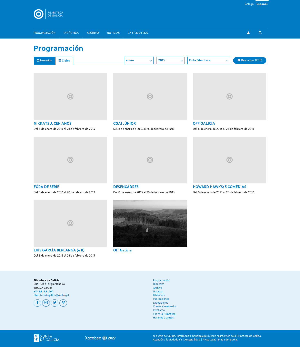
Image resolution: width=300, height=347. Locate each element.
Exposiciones (160, 303)
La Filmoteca (138, 33)
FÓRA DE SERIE (46, 187)
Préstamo (159, 310)
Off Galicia (122, 250)
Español (262, 4)
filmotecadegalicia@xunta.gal (51, 295)
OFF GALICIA (204, 124)
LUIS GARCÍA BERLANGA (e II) (59, 250)
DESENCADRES (126, 187)
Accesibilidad (192, 339)
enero (130, 60)
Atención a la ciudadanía (167, 339)
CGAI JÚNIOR (124, 124)
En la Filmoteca (199, 60)
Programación (45, 33)
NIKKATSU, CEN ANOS (52, 124)
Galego (249, 4)
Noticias (113, 33)
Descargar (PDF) (251, 60)
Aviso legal (209, 339)
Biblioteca (159, 295)
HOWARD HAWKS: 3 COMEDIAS (219, 187)
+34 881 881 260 (43, 291)
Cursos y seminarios (165, 306)
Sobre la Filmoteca (164, 314)
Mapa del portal (228, 339)
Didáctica (71, 33)
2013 (161, 60)
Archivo (93, 33)
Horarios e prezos (163, 317)
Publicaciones (161, 299)
